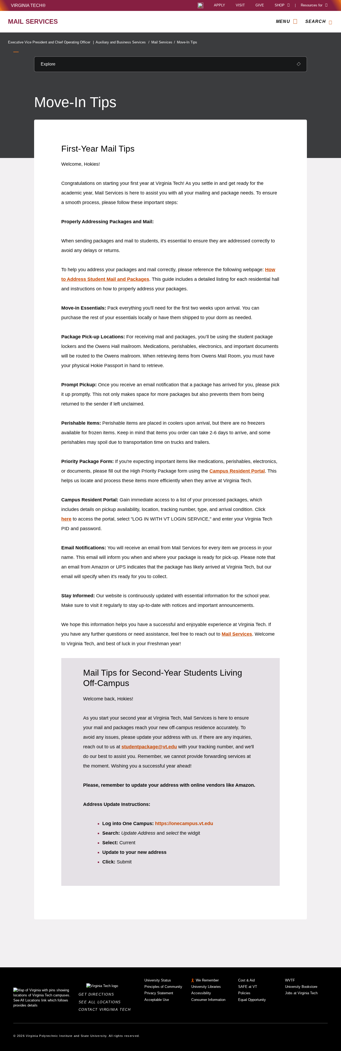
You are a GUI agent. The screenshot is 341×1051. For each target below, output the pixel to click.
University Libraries (206, 987)
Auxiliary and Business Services (122, 42)
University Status (157, 980)
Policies (244, 993)
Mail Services (163, 42)
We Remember (207, 980)
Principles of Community (163, 987)
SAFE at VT (247, 987)
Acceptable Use (156, 1000)
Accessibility (201, 993)
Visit (240, 5)
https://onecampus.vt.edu (184, 823)
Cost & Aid (246, 980)
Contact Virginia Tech (106, 1010)
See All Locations (101, 1002)
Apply (219, 5)
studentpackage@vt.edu (149, 746)
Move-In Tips (187, 42)
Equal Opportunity (252, 1000)
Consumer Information (208, 1000)
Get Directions (98, 994)
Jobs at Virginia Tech (301, 993)
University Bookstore (301, 987)
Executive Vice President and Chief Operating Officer (51, 42)
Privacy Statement (158, 993)
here (66, 519)
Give (259, 5)
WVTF (290, 980)
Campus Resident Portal (237, 471)
